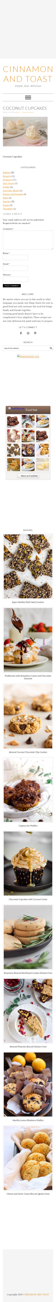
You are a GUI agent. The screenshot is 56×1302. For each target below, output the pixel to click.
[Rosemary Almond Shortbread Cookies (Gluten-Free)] (28, 937)
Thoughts (8, 208)
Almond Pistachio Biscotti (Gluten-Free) (28, 1046)
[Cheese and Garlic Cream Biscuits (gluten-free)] (28, 1158)
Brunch (6, 176)
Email (6, 263)
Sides (5, 197)
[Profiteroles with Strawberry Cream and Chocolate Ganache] (28, 640)
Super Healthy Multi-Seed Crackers (28, 602)
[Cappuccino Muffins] (28, 790)
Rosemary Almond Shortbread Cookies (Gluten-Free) (28, 973)
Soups (6, 205)
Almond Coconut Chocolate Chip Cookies (28, 752)
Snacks (6, 201)
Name (6, 253)
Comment (8, 228)
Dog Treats (8, 183)
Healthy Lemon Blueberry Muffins (28, 1120)
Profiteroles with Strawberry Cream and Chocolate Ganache (28, 677)
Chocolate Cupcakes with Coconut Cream (28, 899)
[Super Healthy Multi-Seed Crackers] (28, 566)
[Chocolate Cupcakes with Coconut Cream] (28, 863)
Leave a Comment (28, 112)
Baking (6, 172)
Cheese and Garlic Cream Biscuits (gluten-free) (28, 1193)
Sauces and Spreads (13, 194)
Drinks (6, 186)
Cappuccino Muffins (28, 825)
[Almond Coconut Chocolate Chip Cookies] (28, 716)
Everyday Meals (11, 190)
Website (7, 274)
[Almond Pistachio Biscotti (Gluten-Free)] (28, 1011)
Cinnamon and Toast (28, 74)
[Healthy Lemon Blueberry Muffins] (28, 1084)
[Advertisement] (28, 29)
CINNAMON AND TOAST (36, 1294)
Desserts (7, 179)
